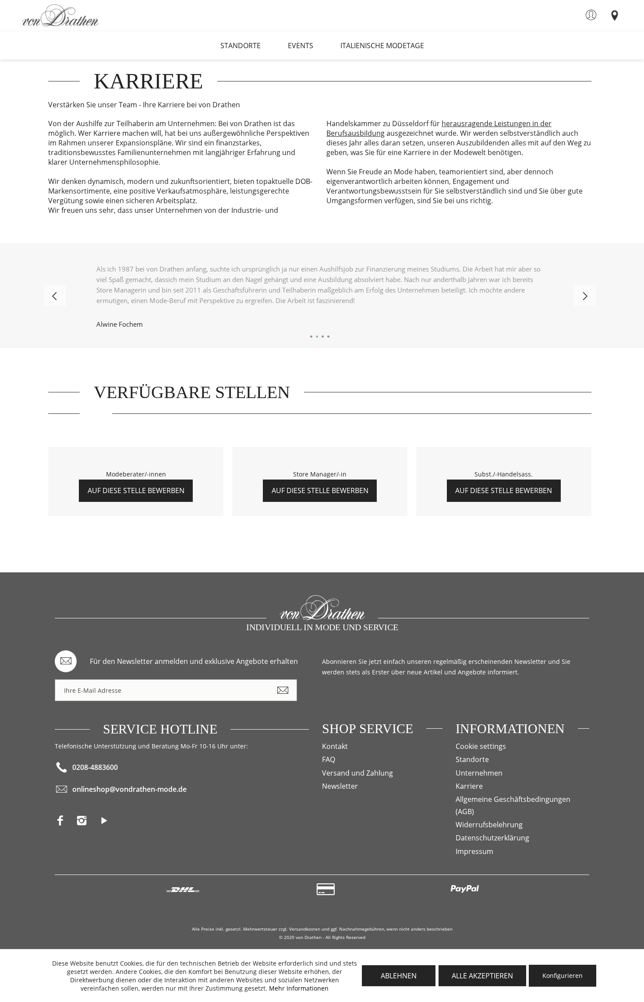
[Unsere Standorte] (614, 15)
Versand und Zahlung (357, 773)
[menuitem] (591, 15)
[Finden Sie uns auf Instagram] (87, 823)
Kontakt (335, 746)
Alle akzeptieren (482, 976)
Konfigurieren (562, 975)
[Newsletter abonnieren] (282, 690)
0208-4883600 (95, 767)
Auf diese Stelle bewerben (136, 490)
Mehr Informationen (299, 988)
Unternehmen (479, 773)
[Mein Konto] (591, 15)
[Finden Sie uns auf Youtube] (107, 823)
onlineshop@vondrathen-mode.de (129, 789)
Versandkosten (304, 929)
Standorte (472, 759)
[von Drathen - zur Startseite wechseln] (60, 15)
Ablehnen (399, 976)
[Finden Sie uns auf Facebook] (65, 823)
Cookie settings (481, 746)
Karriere (469, 786)
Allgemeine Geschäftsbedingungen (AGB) (513, 805)
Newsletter (340, 786)
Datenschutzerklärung (492, 838)
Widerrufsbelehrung (489, 824)
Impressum (474, 851)
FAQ (328, 759)
